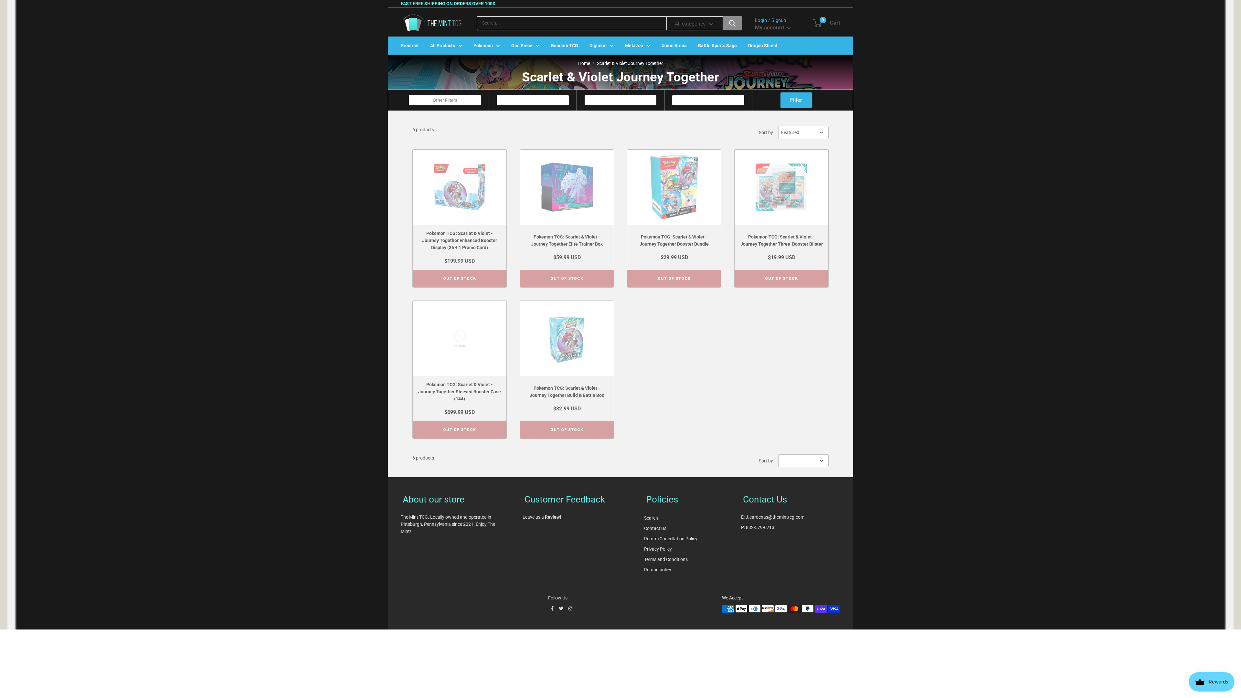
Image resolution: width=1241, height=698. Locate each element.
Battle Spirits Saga (717, 45)
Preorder (410, 45)
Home (584, 63)
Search (651, 518)
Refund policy (657, 569)
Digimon (598, 45)
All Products (442, 45)
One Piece (521, 45)
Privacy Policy (658, 549)
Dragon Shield (762, 45)
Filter (796, 100)
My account (770, 27)
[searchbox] (445, 100)
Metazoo (634, 45)
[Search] (732, 23)
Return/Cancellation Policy (670, 538)
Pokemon (483, 45)
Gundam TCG (564, 45)
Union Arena (674, 45)
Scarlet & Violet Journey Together (630, 63)
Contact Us (655, 528)
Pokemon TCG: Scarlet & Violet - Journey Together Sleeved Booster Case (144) (459, 391)
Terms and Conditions (666, 559)
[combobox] (445, 100)
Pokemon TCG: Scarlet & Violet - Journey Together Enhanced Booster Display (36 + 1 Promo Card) (459, 240)
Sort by (766, 132)
